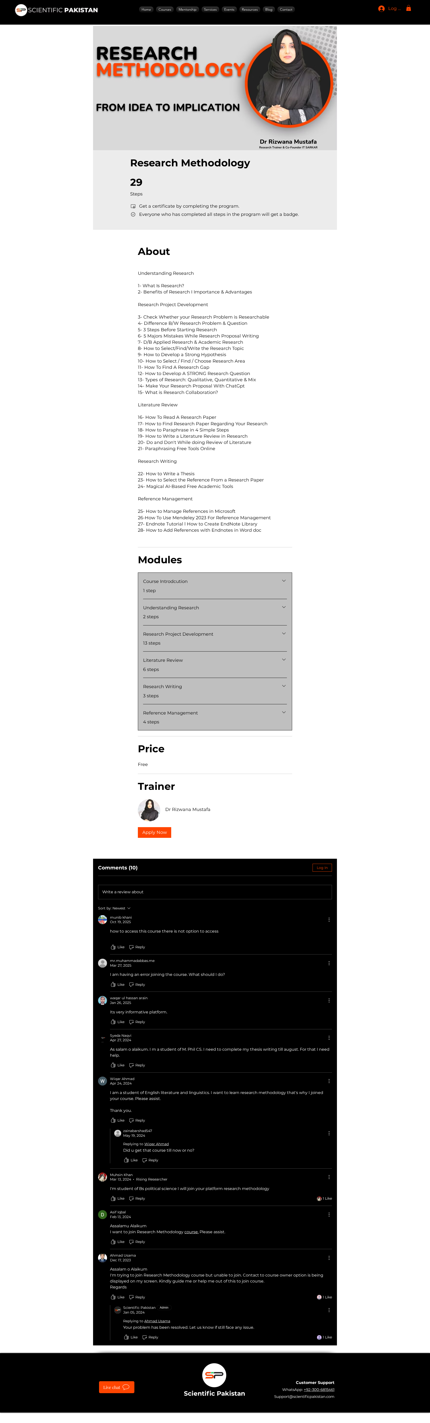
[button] (210, 9)
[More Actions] (329, 920)
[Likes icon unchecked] (113, 947)
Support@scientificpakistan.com (304, 1396)
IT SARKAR (250, 1415)
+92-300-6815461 (319, 1389)
